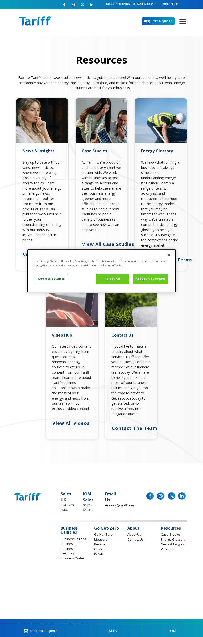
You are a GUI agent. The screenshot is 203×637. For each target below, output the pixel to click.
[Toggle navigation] (183, 22)
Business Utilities (73, 539)
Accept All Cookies (151, 278)
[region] (101, 271)
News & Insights (173, 544)
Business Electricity (68, 551)
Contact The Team (134, 428)
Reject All (112, 278)
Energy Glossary (173, 539)
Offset (98, 549)
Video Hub (169, 549)
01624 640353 (144, 3)
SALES (112, 630)
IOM (172, 630)
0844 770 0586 (118, 3)
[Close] (168, 255)
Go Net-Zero (103, 534)
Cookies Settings (51, 278)
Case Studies (171, 534)
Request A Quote (158, 21)
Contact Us (168, 3)
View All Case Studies (108, 244)
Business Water (72, 558)
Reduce (99, 544)
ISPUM (99, 554)
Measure (101, 539)
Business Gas (71, 543)
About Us (134, 534)
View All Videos (71, 423)
